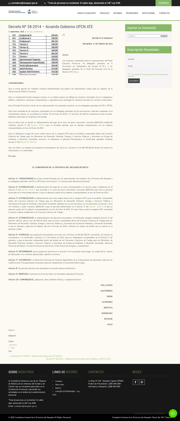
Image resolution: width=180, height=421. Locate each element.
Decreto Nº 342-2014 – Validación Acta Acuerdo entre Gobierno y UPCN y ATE (79, 359)
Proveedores (132, 13)
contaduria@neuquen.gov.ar (24, 3)
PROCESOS (104, 13)
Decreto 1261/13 (96, 207)
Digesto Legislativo (87, 13)
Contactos (164, 13)
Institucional (148, 13)
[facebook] (135, 382)
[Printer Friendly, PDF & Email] (63, 35)
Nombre (131, 59)
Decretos (13, 345)
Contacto (58, 381)
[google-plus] (142, 382)
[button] (173, 413)
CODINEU (163, 3)
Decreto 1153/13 (38, 125)
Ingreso (58, 388)
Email (130, 66)
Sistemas (117, 13)
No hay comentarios (35, 32)
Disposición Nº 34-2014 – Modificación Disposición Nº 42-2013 (35, 356)
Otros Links (59, 385)
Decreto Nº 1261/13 (28, 142)
